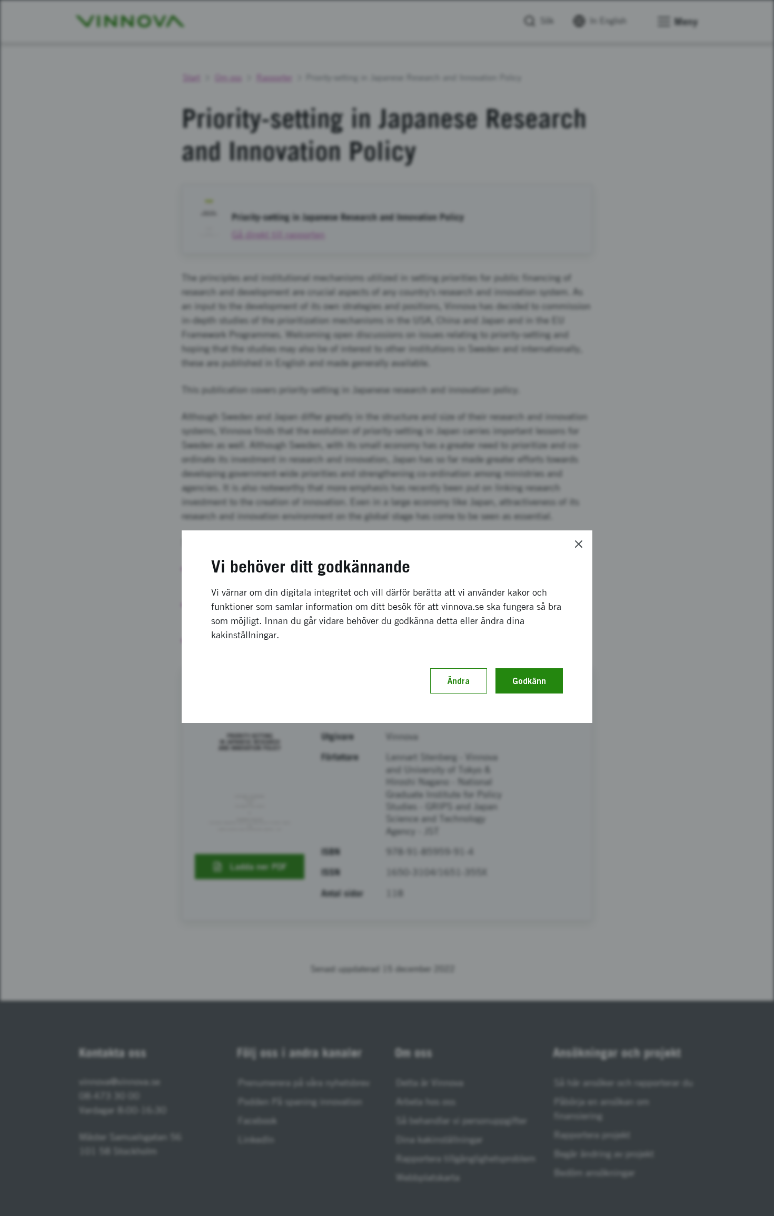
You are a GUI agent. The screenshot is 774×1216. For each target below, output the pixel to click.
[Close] (578, 544)
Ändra (459, 681)
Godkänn (529, 681)
